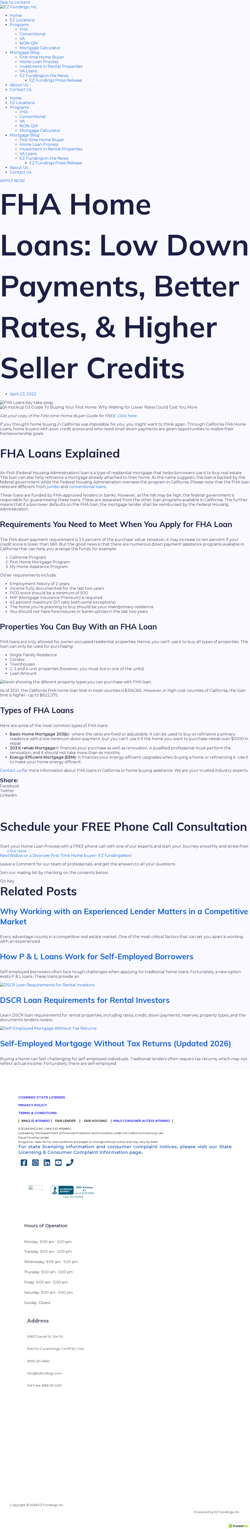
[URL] (69, 1165)
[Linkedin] (46, 1165)
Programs (19, 24)
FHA (24, 29)
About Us (19, 85)
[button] (125, 786)
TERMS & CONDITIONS (37, 1113)
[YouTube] (58, 1165)
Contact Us (20, 89)
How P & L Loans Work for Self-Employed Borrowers (96, 956)
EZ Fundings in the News (44, 75)
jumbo (53, 486)
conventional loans (87, 486)
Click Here (17, 851)
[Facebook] (24, 1165)
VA (22, 38)
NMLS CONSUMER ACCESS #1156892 (141, 1121)
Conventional (33, 34)
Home (16, 15)
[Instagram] (35, 1165)
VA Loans (28, 71)
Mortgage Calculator (40, 48)
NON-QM (29, 43)
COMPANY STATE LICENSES (41, 1097)
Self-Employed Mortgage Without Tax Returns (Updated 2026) (115, 1043)
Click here (126, 415)
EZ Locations (22, 20)
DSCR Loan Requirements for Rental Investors (85, 1000)
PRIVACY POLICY (32, 1105)
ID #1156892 (40, 1121)
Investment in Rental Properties (51, 66)
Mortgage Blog (25, 52)
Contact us (10, 770)
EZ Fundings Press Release (55, 80)
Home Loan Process (39, 61)
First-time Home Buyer (42, 57)
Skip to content (15, 2)
